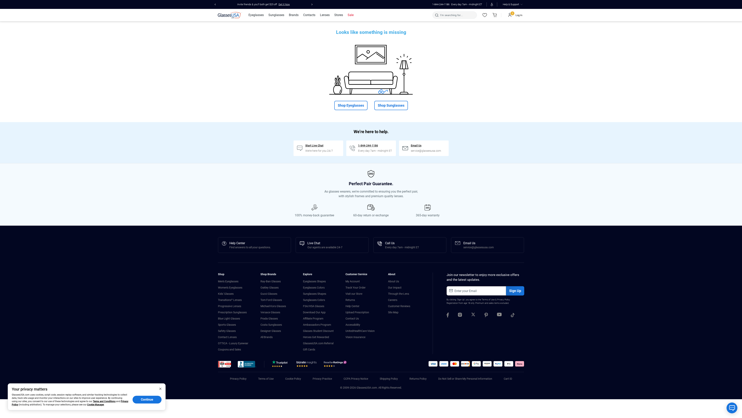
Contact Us (352, 318)
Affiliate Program (313, 318)
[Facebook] (448, 316)
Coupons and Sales (229, 349)
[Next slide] (312, 4)
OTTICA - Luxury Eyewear (233, 343)
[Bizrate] (307, 365)
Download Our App (314, 312)
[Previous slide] (215, 4)
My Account (352, 281)
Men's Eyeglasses (228, 281)
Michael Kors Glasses (273, 306)
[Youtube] (499, 316)
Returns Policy (418, 378)
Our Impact (395, 287)
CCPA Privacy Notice (356, 378)
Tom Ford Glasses (271, 300)
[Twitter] (473, 316)
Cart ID (508, 378)
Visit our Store (353, 293)
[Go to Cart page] (494, 15)
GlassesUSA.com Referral (318, 343)
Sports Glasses (227, 324)
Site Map (393, 312)
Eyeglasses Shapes (314, 281)
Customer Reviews (399, 306)
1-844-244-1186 (440, 4)
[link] (230, 15)
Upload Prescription (357, 312)
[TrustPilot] (280, 365)
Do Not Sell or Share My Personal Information (465, 378)
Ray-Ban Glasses (270, 281)
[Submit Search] (436, 15)
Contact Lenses (227, 337)
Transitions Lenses (230, 300)
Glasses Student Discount (318, 330)
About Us (393, 281)
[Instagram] (460, 316)
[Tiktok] (513, 316)
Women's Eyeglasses (230, 287)
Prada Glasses (269, 318)
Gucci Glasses (268, 293)
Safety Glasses (227, 330)
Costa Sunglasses (271, 324)
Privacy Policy (503, 299)
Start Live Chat (314, 145)
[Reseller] (335, 365)
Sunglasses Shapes (314, 293)
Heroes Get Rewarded (316, 337)
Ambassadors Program (317, 324)
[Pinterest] (486, 316)
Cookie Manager (95, 404)
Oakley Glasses (269, 287)
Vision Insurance (355, 337)
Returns (350, 300)
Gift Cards (309, 349)
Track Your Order (355, 287)
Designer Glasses (270, 330)
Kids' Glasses (226, 293)
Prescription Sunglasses (232, 312)
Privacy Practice (322, 378)
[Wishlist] (484, 15)
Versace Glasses (270, 312)
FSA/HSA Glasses (313, 306)
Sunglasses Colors (314, 300)
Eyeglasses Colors (314, 287)
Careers (392, 300)
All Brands (266, 337)
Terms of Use (488, 299)
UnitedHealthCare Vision (360, 330)
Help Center (352, 306)
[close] (160, 388)
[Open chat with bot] (732, 408)
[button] (224, 364)
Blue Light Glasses (229, 318)
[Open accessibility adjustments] (491, 4)
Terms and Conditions (104, 401)
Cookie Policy (293, 378)
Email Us (416, 145)
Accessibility (352, 324)
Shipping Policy (389, 378)
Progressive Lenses (229, 306)
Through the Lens (398, 293)
